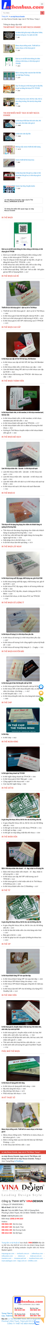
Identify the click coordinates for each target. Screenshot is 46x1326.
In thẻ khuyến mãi (10, 694)
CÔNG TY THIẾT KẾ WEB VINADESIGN (23, 1324)
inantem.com (6, 1258)
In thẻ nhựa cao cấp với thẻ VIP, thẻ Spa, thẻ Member (19, 359)
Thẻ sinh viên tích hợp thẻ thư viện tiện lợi (19, 1042)
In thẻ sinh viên (9, 995)
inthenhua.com (37, 1253)
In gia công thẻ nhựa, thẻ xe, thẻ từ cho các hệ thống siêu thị (21, 819)
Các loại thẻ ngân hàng (12, 784)
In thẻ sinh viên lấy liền (23, 133)
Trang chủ (5, 16)
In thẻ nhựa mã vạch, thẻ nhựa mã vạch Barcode (21, 486)
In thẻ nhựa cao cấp (11, 327)
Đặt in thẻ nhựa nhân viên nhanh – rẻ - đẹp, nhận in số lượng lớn (23, 868)
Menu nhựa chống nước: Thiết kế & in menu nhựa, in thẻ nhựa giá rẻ (28, 46)
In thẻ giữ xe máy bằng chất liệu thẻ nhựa (19, 833)
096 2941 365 (7, 1230)
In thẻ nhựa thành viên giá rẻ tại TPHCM (18, 423)
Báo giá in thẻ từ (9, 935)
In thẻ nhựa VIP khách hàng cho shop (17, 981)
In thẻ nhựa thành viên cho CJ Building (18, 886)
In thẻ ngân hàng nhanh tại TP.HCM (13, 773)
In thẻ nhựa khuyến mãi (13, 651)
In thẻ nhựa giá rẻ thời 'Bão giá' (15, 779)
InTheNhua (18, 1161)
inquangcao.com (8, 1253)
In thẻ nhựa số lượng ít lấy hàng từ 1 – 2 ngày (20, 647)
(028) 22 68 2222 (16, 1219)
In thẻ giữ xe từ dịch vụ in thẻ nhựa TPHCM (20, 828)
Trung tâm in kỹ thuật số (11, 1243)
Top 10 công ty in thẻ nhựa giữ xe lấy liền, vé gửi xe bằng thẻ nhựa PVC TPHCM (29, 87)
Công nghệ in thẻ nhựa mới (14, 781)
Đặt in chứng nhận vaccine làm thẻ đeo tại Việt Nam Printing (28, 73)
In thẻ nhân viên (9, 836)
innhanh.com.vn (23, 1253)
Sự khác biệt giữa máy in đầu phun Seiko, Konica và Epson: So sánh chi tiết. (29, 33)
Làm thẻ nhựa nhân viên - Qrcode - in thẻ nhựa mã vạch (20, 468)
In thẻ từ (6, 890)
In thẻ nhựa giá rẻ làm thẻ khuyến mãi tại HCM (21, 316)
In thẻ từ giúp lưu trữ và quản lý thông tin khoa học (22, 937)
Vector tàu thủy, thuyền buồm (25, 186)
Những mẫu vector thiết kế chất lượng (28, 147)
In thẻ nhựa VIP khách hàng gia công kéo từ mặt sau (23, 984)
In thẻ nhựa (7, 217)
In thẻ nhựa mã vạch (11, 436)
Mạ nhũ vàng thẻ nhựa (12, 1089)
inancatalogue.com (9, 1261)
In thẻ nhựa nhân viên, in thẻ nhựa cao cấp (19, 367)
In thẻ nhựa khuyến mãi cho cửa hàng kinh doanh (22, 696)
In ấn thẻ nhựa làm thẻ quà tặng (15, 542)
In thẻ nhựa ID (8, 492)
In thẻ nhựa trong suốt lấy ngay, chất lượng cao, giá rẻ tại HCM (22, 578)
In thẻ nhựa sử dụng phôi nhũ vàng (13, 1083)
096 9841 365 (7, 1224)
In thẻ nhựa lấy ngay (12, 546)
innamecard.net (20, 1258)
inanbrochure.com (36, 1258)
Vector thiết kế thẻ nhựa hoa (25, 160)
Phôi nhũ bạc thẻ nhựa (12, 1093)
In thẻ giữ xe (7, 787)
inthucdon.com (7, 1256)
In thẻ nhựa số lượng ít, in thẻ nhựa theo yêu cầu (17, 634)
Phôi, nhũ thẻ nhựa (11, 1051)
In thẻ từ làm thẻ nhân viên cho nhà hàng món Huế (22, 930)
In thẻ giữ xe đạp (9, 830)
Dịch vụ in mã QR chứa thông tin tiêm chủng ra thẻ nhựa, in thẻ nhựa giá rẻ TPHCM (28, 61)
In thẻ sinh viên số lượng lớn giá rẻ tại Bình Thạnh (22, 1045)
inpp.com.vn (22, 1261)
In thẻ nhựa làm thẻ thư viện (14, 1145)
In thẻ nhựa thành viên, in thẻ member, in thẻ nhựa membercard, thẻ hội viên (23, 413)
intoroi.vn (21, 1256)
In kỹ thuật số (8, 1097)
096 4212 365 (7, 1233)
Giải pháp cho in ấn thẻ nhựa (14, 540)
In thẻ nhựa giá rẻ (10, 275)
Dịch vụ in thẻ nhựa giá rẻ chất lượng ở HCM (20, 318)
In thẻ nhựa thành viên (13, 380)
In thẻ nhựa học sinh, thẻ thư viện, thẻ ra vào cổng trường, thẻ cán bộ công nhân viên (29, 101)
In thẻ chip (7, 702)
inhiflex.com (32, 1261)
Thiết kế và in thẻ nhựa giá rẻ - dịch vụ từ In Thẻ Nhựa (19, 307)
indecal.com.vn (36, 1256)
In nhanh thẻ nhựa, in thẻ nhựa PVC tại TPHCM (21, 596)
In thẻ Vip (6, 943)
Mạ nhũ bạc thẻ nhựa (11, 1091)
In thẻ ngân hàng (10, 741)
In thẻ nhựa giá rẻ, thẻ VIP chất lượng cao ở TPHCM (23, 321)
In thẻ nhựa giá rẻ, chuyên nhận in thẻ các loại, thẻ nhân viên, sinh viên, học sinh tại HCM (21, 1028)
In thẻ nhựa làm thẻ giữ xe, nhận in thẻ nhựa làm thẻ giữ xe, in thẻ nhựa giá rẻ (28, 174)
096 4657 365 (7, 1227)
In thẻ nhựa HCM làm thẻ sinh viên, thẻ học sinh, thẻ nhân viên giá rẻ (28, 121)
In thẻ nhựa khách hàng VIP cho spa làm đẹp (16, 975)
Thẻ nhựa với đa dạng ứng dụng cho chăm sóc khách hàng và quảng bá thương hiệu (22, 525)
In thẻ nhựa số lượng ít (13, 602)
